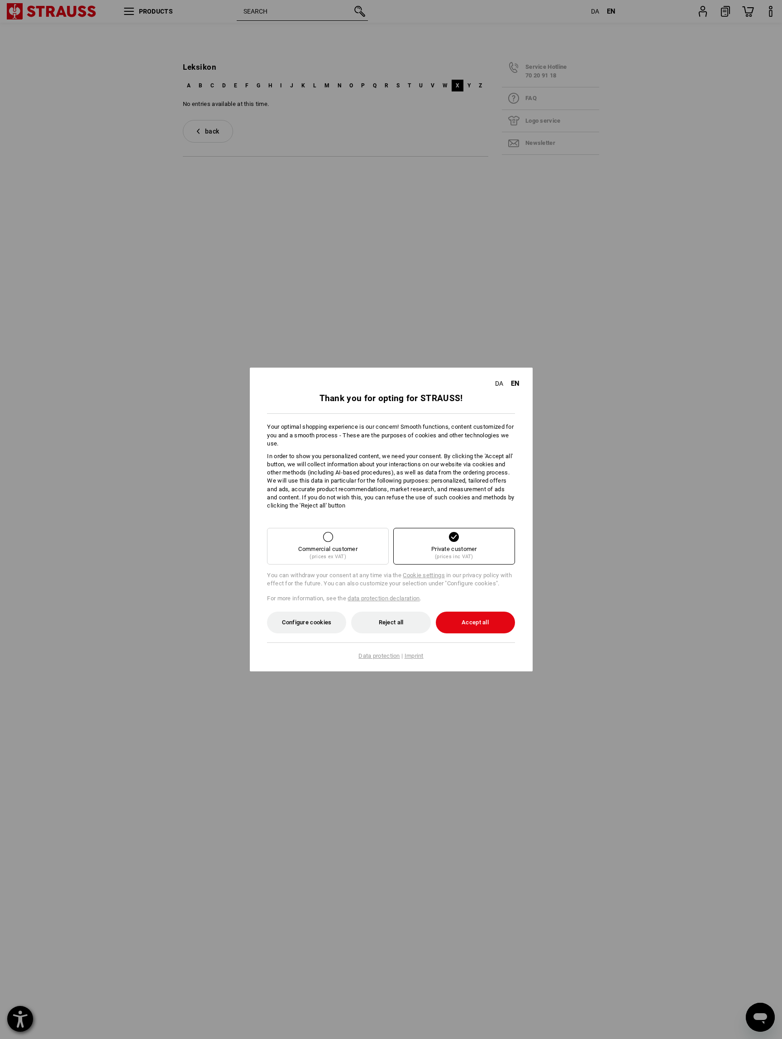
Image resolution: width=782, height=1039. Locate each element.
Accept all (475, 622)
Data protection (379, 655)
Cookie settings (424, 575)
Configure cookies (306, 622)
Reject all (391, 622)
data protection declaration (384, 598)
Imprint (414, 655)
